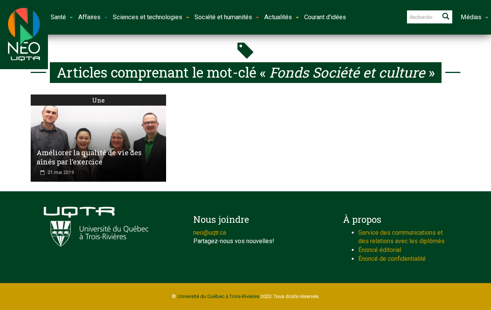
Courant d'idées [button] (325, 17)
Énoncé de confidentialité (392, 258)
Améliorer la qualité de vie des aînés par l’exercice (89, 157)
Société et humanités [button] (223, 17)
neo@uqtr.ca (209, 232)
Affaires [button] (89, 17)
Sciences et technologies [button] (147, 17)
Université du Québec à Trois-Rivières (218, 296)
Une (98, 100)
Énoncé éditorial (379, 250)
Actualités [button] (278, 17)
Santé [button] (58, 17)
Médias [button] (471, 17)
